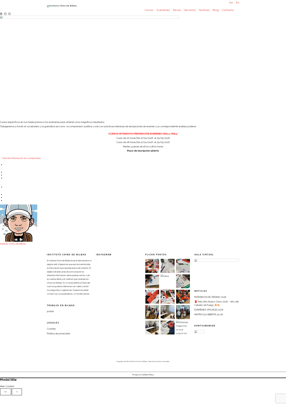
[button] (20, 158)
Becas (177, 9)
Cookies (51, 328)
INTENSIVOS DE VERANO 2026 (210, 297)
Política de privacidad (58, 333)
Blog (216, 9)
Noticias (204, 9)
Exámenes (163, 9)
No (5, 392)
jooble (50, 311)
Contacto (228, 9)
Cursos (149, 9)
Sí (17, 392)
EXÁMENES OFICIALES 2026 (208, 309)
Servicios (190, 9)
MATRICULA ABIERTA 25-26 (208, 314)
